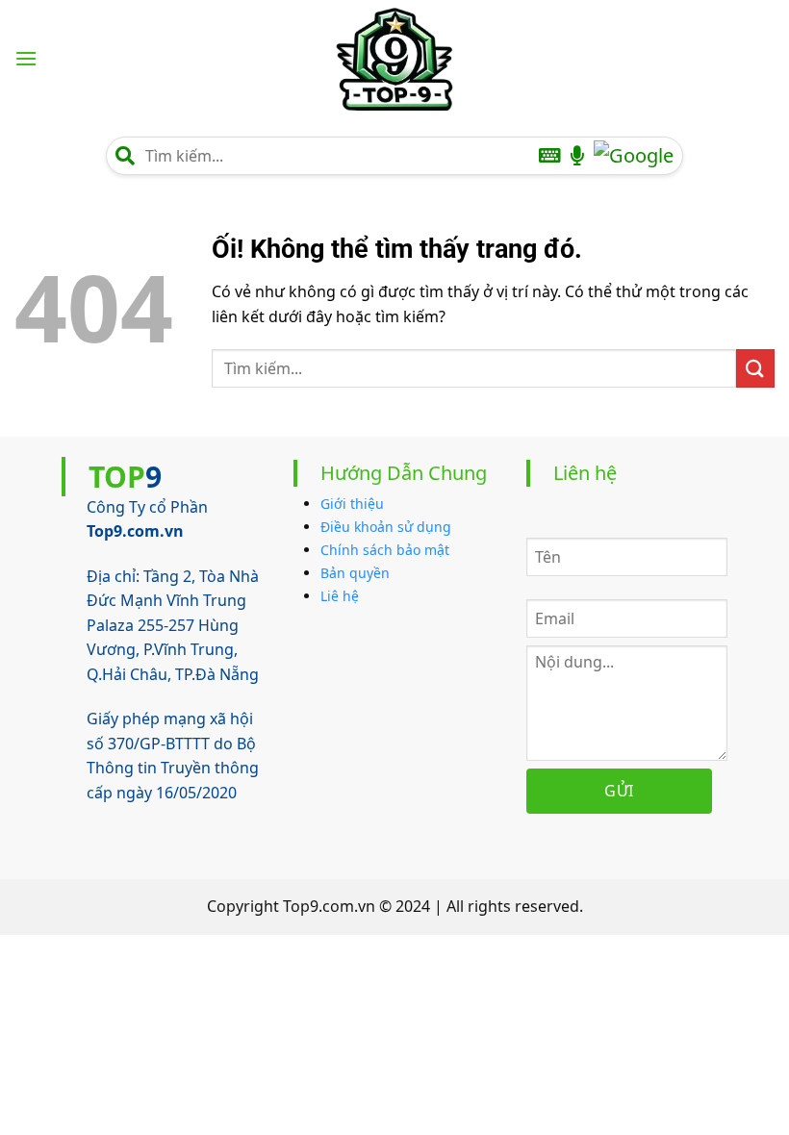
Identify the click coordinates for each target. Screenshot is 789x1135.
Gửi (618, 790)
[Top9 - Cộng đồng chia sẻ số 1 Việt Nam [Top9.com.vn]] (394, 58)
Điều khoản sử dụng (385, 526)
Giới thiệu (352, 503)
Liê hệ (339, 596)
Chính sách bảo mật (384, 550)
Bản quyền (355, 573)
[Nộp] (755, 368)
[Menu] (26, 58)
